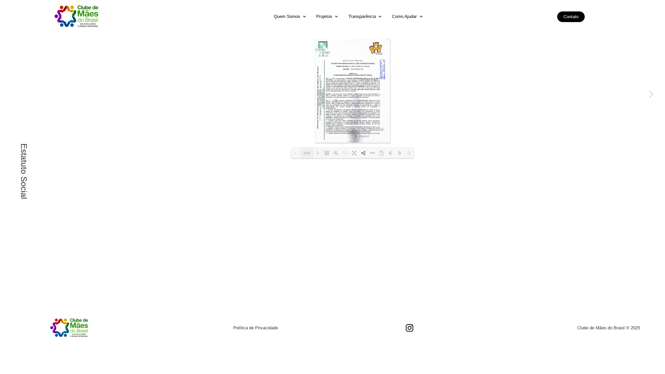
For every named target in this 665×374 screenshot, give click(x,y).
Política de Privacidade (255, 327)
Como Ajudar (404, 16)
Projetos (324, 16)
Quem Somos (287, 16)
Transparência (362, 16)
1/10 (306, 153)
